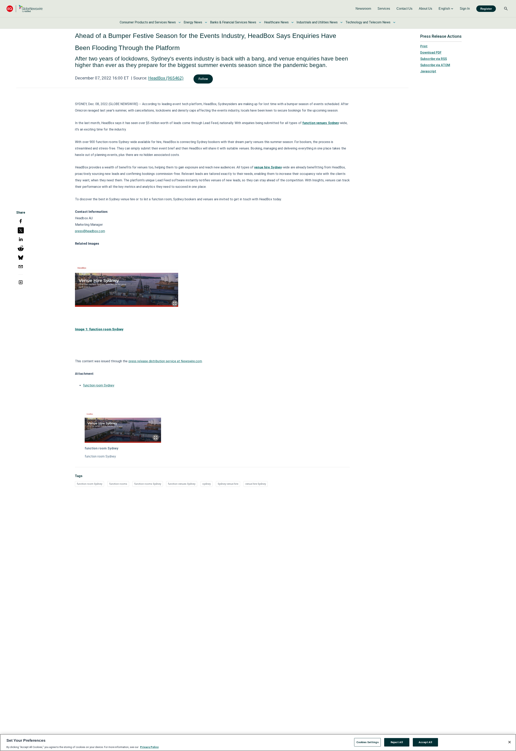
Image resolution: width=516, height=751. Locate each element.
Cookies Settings (367, 742)
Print (424, 46)
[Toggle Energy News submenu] (206, 22)
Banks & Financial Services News (233, 22)
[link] (363, 9)
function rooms (118, 483)
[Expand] (175, 303)
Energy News (193, 22)
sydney (206, 483)
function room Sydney (98, 385)
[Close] (509, 742)
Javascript (428, 71)
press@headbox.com (90, 231)
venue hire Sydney (255, 483)
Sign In (465, 8)
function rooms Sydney (147, 483)
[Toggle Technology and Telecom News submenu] (394, 22)
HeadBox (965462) (165, 78)
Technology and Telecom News (367, 22)
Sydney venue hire (228, 483)
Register (486, 8)
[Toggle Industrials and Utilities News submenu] (341, 22)
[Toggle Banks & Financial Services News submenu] (260, 22)
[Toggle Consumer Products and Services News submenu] (180, 22)
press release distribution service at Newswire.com (165, 361)
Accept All (425, 742)
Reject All (397, 742)
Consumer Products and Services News (148, 22)
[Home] (24, 8)
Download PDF (431, 52)
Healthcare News (276, 22)
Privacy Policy (149, 746)
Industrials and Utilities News (317, 22)
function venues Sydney (181, 483)
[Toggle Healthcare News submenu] (292, 22)
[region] (258, 742)
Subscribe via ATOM (435, 65)
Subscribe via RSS (433, 59)
